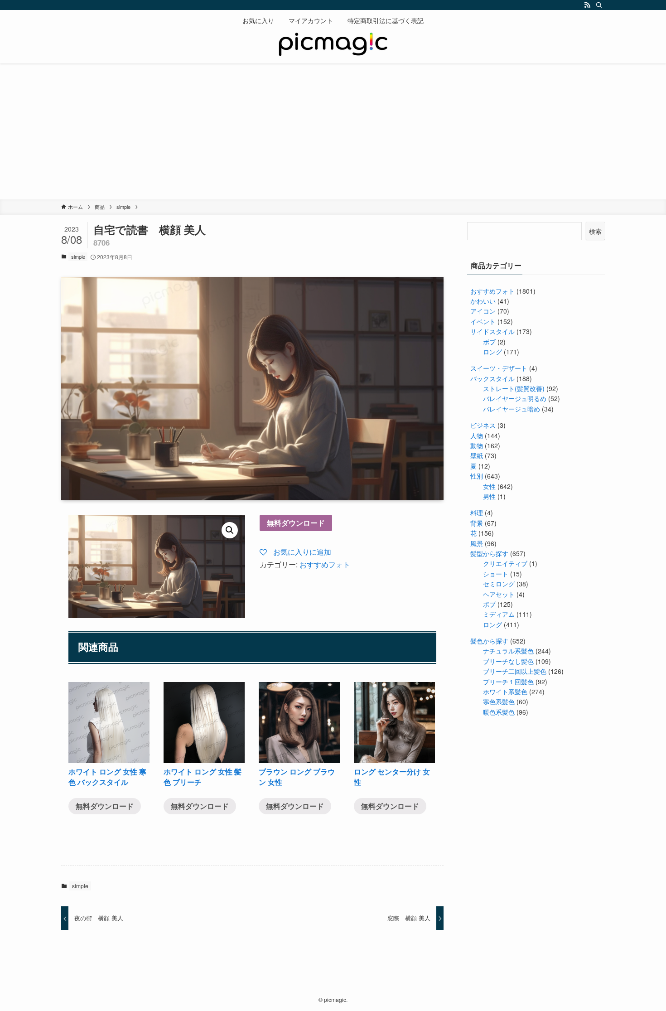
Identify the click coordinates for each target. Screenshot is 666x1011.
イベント (483, 321)
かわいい (483, 300)
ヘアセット (499, 594)
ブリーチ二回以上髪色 (514, 671)
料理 (476, 512)
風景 (476, 543)
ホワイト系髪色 (505, 691)
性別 (476, 475)
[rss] (587, 5)
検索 (595, 231)
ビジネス (483, 425)
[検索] (599, 5)
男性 (489, 496)
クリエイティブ (505, 563)
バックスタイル (492, 378)
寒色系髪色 (499, 701)
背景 (476, 522)
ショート (495, 573)
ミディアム (499, 614)
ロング (492, 351)
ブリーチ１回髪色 (508, 681)
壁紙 (476, 455)
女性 (489, 486)
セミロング (499, 583)
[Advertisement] (333, 131)
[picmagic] (333, 45)
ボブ (489, 341)
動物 (476, 445)
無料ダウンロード (296, 523)
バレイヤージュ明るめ (514, 398)
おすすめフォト (324, 564)
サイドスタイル (492, 331)
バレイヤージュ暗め (511, 408)
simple (78, 256)
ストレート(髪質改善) (514, 388)
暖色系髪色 (499, 711)
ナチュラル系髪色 (508, 650)
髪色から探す (489, 640)
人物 (476, 435)
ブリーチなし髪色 (508, 661)
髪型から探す (489, 553)
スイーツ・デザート (498, 367)
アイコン (483, 310)
